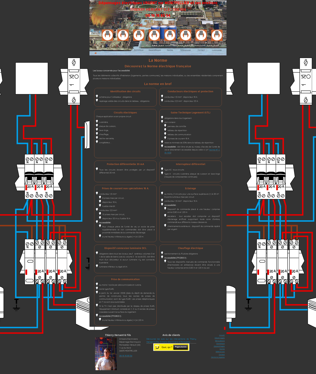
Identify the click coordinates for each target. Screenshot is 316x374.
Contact (222, 354)
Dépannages (220, 338)
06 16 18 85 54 (158, 15)
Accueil (222, 335)
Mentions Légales (218, 357)
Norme (222, 349)
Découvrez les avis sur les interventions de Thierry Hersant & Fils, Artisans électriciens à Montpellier (171, 340)
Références (220, 351)
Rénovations (220, 341)
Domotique (220, 343)
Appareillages (219, 346)
